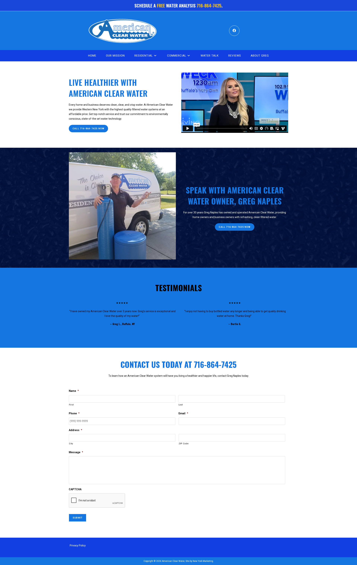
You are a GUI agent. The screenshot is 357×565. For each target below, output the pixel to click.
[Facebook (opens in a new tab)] (234, 30)
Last (180, 404)
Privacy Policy (78, 545)
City (71, 443)
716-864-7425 (209, 5)
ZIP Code (183, 443)
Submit (77, 517)
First (71, 404)
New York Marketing (202, 561)
